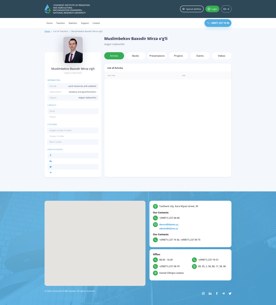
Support (85, 23)
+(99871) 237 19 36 (169, 239)
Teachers (60, 23)
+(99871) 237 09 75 (190, 239)
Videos (221, 55)
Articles (114, 55)
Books (135, 55)
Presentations (157, 55)
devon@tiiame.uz (168, 224)
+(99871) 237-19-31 (208, 259)
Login (214, 8)
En (224, 9)
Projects (178, 55)
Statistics (73, 23)
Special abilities (193, 8)
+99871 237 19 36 (220, 23)
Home (49, 23)
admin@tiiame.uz (168, 228)
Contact (96, 23)
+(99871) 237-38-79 (169, 266)
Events (200, 55)
